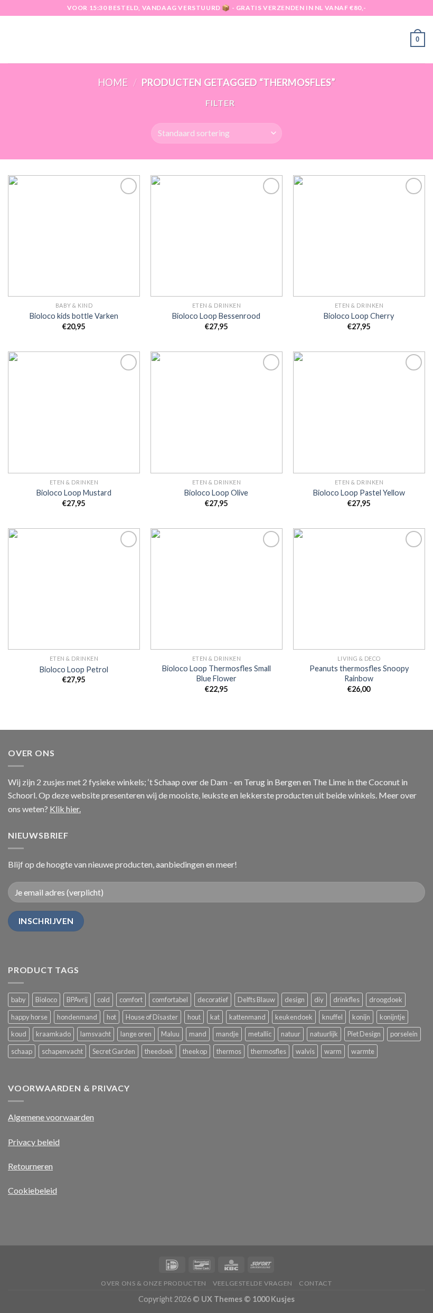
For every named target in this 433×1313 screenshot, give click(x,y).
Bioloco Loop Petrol (74, 669)
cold (103, 999)
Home (113, 82)
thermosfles (268, 1051)
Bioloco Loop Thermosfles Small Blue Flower (216, 673)
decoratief (212, 999)
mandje (227, 1034)
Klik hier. (65, 809)
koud (18, 1034)
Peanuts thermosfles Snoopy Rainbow (359, 673)
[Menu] (14, 39)
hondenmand (77, 1017)
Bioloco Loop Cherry (359, 315)
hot (111, 1017)
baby (18, 999)
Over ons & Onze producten (153, 1283)
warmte (362, 1051)
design (295, 999)
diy (319, 999)
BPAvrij (77, 999)
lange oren (136, 1034)
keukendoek (294, 1017)
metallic (259, 1034)
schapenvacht (62, 1051)
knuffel (332, 1017)
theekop (195, 1051)
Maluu (170, 1034)
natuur (290, 1034)
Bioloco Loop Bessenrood (216, 315)
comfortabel (170, 999)
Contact (315, 1283)
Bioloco (46, 999)
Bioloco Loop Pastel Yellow (359, 492)
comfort (131, 999)
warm (333, 1051)
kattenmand (247, 1017)
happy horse (29, 1017)
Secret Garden (113, 1051)
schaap (21, 1051)
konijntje (392, 1017)
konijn (361, 1017)
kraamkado (53, 1034)
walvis (305, 1051)
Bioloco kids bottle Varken (74, 315)
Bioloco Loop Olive (216, 492)
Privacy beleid (34, 1142)
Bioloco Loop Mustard (73, 492)
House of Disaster (152, 1017)
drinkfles (346, 999)
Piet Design (364, 1034)
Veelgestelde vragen (253, 1283)
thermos (228, 1051)
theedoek (159, 1051)
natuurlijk (324, 1034)
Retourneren (30, 1166)
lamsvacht (95, 1034)
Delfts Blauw (256, 999)
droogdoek (385, 999)
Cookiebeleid (32, 1190)
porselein (404, 1034)
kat (215, 1017)
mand (197, 1034)
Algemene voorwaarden (51, 1117)
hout (194, 1017)
